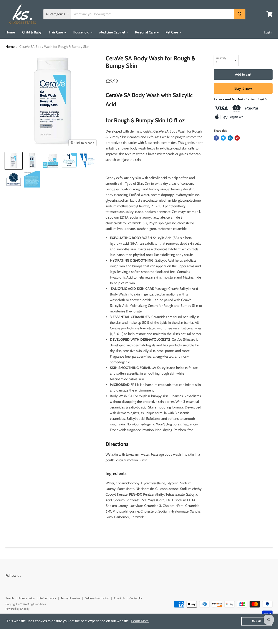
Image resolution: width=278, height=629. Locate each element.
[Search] (239, 14)
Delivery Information (97, 598)
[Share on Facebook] (216, 138)
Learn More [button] (140, 621)
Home (10, 32)
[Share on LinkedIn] (230, 138)
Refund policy (48, 598)
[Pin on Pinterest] (237, 138)
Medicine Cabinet (112, 32)
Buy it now (243, 88)
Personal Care (145, 32)
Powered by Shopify (17, 608)
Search (9, 598)
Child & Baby (31, 32)
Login (267, 32)
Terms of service (70, 598)
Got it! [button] (256, 621)
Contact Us (135, 598)
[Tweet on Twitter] (223, 138)
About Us (119, 598)
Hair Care (56, 32)
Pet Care (172, 32)
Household (81, 32)
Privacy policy (26, 598)
